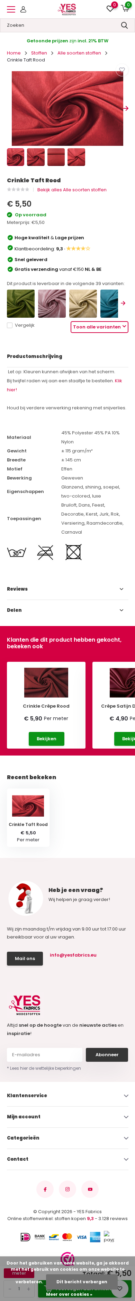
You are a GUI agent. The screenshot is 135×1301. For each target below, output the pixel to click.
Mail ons (25, 958)
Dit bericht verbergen (81, 1282)
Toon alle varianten (97, 327)
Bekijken (46, 738)
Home (14, 53)
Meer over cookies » (69, 1294)
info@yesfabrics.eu (73, 955)
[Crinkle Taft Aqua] (114, 303)
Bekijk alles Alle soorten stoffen (72, 189)
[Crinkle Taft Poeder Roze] (52, 303)
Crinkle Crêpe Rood (46, 706)
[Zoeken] (124, 25)
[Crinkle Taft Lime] (21, 303)
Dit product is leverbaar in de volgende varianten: (66, 283)
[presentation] (9, 108)
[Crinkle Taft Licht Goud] (83, 303)
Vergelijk (25, 325)
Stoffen (39, 53)
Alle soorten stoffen (79, 53)
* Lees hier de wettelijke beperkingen (44, 1068)
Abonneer (107, 1054)
